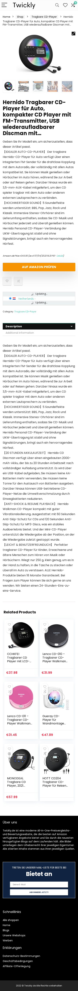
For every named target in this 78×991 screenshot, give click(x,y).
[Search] (57, 5)
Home (6, 17)
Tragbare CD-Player (44, 17)
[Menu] (4, 5)
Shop (20, 17)
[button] (73, 33)
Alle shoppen (11, 920)
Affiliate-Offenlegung (16, 966)
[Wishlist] (65, 5)
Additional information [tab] (20, 333)
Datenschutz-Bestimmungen (21, 956)
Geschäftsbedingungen (18, 961)
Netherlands (26, 298)
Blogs (6, 930)
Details (60, 255)
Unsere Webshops (14, 935)
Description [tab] (14, 326)
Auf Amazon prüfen (39, 267)
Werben (8, 940)
